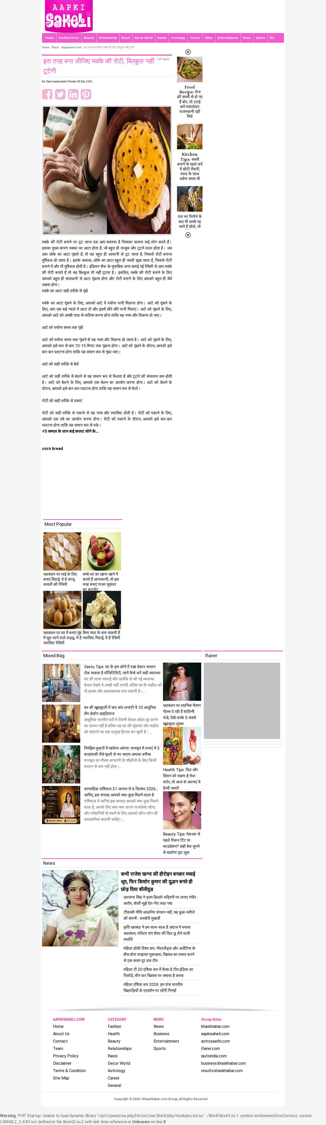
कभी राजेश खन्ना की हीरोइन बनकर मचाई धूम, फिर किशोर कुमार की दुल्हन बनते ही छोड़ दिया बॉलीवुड (158, 881)
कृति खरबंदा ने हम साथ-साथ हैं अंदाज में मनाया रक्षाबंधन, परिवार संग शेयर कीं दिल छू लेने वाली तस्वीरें (157, 933)
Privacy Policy (65, 1056)
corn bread (52, 448)
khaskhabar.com (215, 1026)
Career (195, 38)
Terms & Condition (69, 1070)
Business (161, 1033)
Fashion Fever (69, 38)
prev (188, 235)
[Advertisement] (166, 483)
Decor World (143, 38)
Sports (260, 38)
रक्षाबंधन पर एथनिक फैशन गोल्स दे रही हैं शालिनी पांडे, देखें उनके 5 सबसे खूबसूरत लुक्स (182, 714)
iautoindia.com (214, 1056)
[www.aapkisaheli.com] (69, 31)
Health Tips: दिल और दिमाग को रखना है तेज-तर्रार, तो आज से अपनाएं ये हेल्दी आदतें (181, 779)
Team (58, 1048)
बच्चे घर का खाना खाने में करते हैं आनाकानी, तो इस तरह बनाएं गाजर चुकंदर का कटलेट (101, 582)
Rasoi (125, 38)
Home (49, 38)
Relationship (108, 38)
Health (162, 38)
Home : (47, 47)
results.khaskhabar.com (222, 1070)
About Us (61, 1033)
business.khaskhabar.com (223, 1063)
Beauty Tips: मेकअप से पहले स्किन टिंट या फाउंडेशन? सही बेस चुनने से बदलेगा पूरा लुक (181, 843)
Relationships (120, 1048)
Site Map (61, 1078)
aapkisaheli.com (215, 1033)
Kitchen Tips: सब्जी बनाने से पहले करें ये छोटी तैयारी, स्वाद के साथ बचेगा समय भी (189, 166)
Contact (60, 1041)
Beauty (89, 38)
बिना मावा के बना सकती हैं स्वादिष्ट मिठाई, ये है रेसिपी (101, 635)
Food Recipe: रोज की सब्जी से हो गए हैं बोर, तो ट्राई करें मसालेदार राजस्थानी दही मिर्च (189, 101)
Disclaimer (62, 1063)
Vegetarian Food (71, 47)
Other (209, 38)
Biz (272, 38)
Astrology (178, 38)
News (247, 38)
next (188, 52)
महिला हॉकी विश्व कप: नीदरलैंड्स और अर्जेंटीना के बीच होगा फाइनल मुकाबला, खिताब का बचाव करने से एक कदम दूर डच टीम (159, 954)
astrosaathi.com (215, 1041)
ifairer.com (210, 1048)
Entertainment (228, 38)
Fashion (114, 1026)
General (114, 1085)
